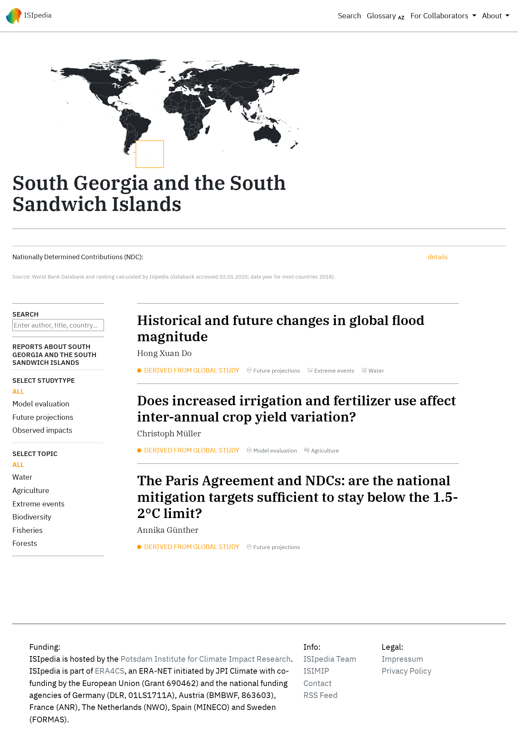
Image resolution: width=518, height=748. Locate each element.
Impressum (402, 659)
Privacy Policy (406, 671)
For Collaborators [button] (440, 15)
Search (349, 15)
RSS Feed (320, 695)
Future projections (42, 417)
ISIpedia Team (329, 659)
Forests (24, 543)
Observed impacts (42, 430)
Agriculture (30, 490)
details (438, 257)
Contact (317, 683)
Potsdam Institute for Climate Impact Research (206, 659)
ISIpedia (37, 15)
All (18, 391)
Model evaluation (40, 404)
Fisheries (27, 530)
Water (22, 477)
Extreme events (38, 504)
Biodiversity (31, 517)
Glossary (382, 15)
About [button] (493, 15)
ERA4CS (109, 671)
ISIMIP (316, 671)
